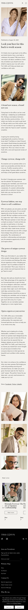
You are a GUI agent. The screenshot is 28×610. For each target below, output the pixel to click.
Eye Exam (3, 573)
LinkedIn (19, 384)
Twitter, (14, 384)
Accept (19, 607)
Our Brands (4, 570)
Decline (8, 607)
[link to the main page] (7, 3)
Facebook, (8, 384)
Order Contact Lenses (6, 584)
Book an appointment (6, 582)
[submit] (21, 559)
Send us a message (6, 587)
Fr (22, 3)
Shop (2, 568)
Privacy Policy (17, 603)
